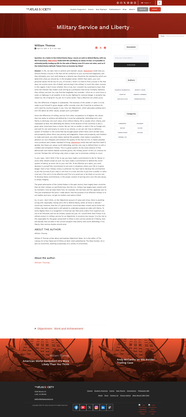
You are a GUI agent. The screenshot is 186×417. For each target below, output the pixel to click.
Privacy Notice (125, 395)
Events (90, 9)
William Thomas (42, 263)
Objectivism (88, 71)
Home (162, 36)
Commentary (122, 123)
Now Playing (101, 9)
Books (100, 395)
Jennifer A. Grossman (139, 94)
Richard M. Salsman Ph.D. (122, 90)
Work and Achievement (68, 328)
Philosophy (140, 123)
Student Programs (77, 9)
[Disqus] (71, 296)
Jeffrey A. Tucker (140, 90)
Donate (154, 9)
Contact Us (114, 395)
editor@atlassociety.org (44, 399)
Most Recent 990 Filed (141, 395)
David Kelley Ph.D (122, 99)
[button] (146, 3)
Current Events (122, 132)
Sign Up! (143, 9)
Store (106, 395)
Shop (125, 9)
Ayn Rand (140, 132)
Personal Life (122, 137)
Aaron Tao (122, 94)
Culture (140, 128)
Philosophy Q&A (143, 391)
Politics (122, 128)
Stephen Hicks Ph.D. (140, 99)
